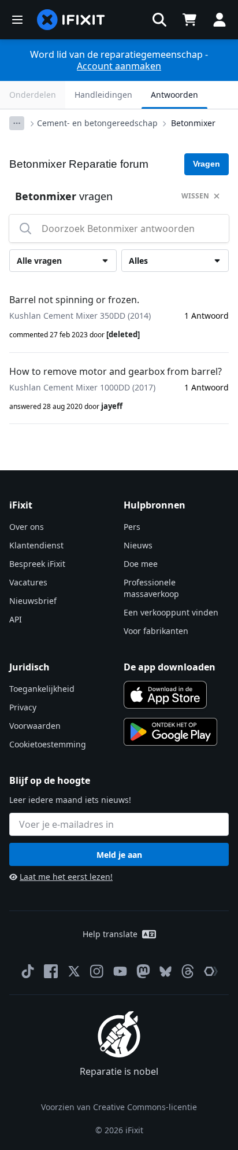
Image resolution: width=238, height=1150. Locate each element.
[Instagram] (97, 971)
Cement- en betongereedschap (97, 122)
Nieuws (138, 545)
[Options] (16, 123)
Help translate (110, 933)
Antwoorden (174, 94)
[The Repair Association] (211, 971)
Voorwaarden (35, 725)
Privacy (22, 707)
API (15, 619)
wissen (195, 196)
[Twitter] (74, 971)
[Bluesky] (165, 971)
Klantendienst (36, 545)
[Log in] (219, 19)
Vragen (206, 163)
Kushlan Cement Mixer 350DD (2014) (80, 315)
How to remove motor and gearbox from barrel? (115, 371)
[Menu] (17, 19)
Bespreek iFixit (37, 563)
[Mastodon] (143, 971)
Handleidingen (103, 94)
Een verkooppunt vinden (171, 612)
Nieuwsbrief (33, 600)
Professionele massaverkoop (151, 588)
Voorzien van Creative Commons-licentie (119, 1106)
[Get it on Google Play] (170, 732)
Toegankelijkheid (42, 688)
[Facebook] (51, 971)
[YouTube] (120, 971)
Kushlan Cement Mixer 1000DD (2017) (82, 387)
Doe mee (141, 563)
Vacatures (28, 582)
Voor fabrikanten (156, 630)
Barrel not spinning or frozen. (74, 299)
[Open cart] (189, 19)
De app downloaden (169, 667)
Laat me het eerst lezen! (66, 876)
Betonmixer (193, 122)
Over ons (26, 526)
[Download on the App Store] (165, 695)
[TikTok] (28, 971)
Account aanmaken (119, 66)
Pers (132, 526)
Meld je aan (119, 854)
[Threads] (188, 971)
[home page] (71, 19)
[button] (159, 19)
